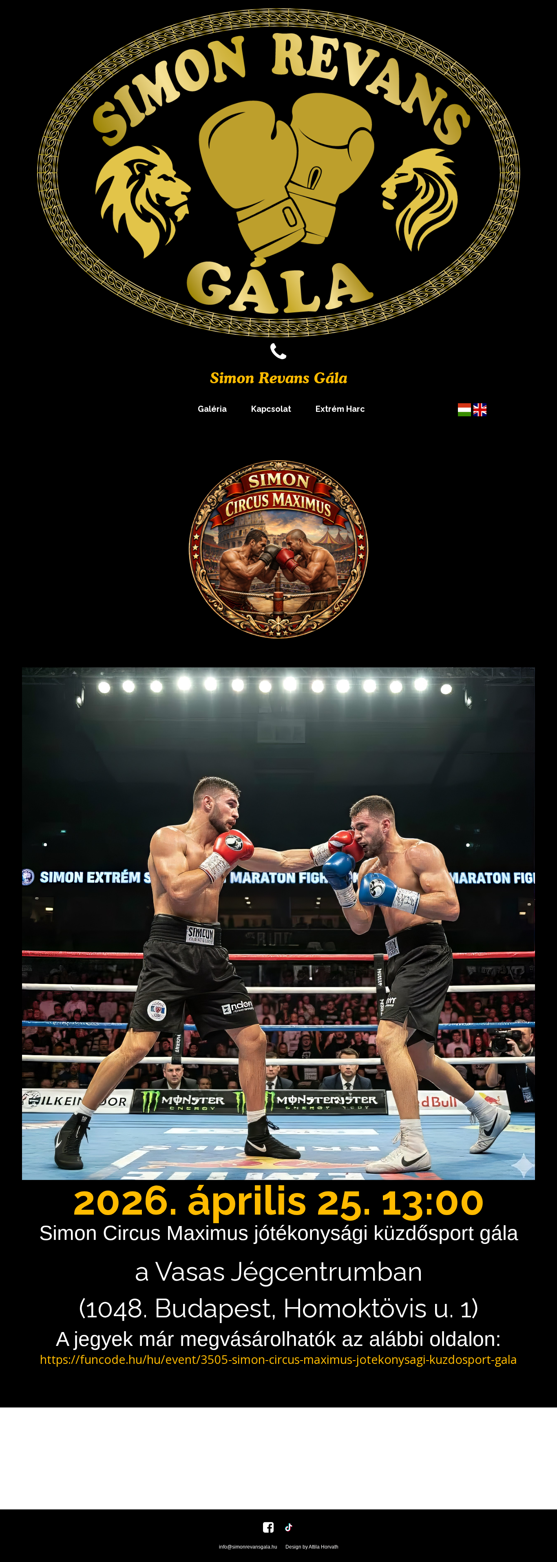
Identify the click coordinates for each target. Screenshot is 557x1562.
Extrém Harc (340, 409)
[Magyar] (464, 409)
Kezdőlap (155, 409)
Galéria (212, 409)
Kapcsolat (271, 409)
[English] (480, 409)
